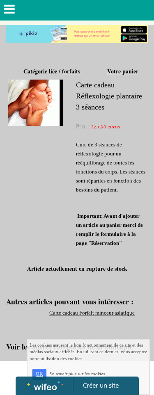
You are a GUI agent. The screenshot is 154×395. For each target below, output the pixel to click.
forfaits (71, 71)
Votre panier (122, 71)
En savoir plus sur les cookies (77, 373)
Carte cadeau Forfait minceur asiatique (92, 313)
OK (39, 374)
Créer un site (101, 385)
